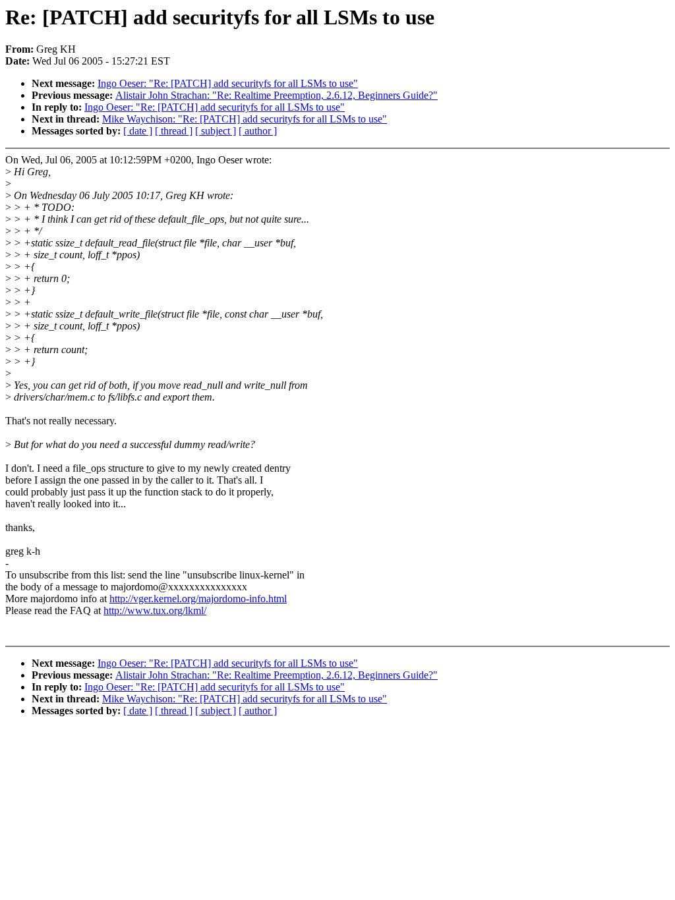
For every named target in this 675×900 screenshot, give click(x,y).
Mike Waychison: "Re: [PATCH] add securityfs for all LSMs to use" (244, 119)
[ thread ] (173, 130)
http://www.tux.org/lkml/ (154, 610)
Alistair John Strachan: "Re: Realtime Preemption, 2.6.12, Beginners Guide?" (276, 95)
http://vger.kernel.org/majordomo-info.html (198, 598)
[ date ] (137, 130)
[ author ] (258, 130)
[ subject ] (215, 130)
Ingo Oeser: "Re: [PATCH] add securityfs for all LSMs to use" (228, 83)
